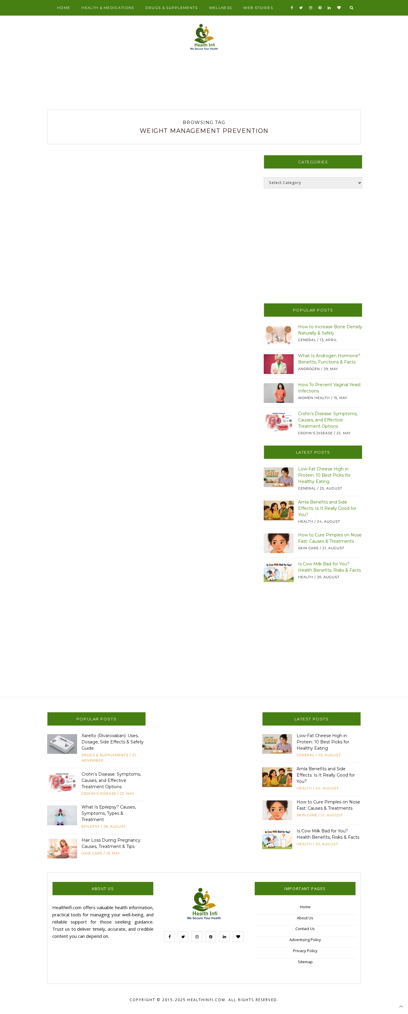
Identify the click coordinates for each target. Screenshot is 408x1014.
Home (63, 7)
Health (305, 521)
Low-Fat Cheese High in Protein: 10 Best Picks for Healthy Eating (324, 475)
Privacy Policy (305, 950)
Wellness (220, 7)
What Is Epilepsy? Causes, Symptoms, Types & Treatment (109, 813)
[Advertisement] (204, 82)
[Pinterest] (320, 8)
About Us (305, 918)
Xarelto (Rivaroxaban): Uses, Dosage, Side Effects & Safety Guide (113, 742)
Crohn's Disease (315, 433)
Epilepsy (91, 826)
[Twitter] (301, 8)
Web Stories (258, 7)
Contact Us (305, 928)
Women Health (314, 398)
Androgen (309, 369)
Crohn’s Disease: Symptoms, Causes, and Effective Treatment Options (328, 420)
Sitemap (305, 961)
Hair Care (92, 853)
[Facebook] (292, 8)
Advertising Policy (305, 939)
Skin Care (308, 548)
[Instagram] (310, 8)
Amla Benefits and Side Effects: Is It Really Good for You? (327, 508)
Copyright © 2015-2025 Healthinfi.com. (178, 999)
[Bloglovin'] (339, 8)
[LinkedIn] (329, 8)
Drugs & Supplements (171, 7)
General (307, 340)
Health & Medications (108, 7)
